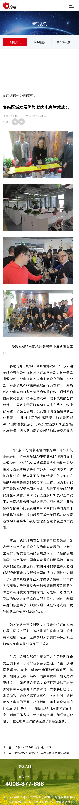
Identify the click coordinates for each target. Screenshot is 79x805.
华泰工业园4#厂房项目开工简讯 (34, 747)
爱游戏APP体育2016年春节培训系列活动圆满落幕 (45, 753)
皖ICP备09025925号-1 (26, 802)
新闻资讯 (15, 42)
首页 (6, 95)
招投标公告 (64, 42)
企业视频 (39, 42)
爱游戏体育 (63, 802)
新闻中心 (16, 95)
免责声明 (60, 797)
